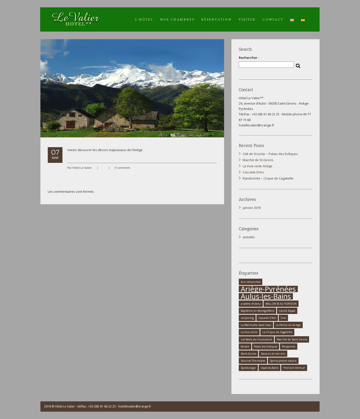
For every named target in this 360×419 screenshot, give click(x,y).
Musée (245, 346)
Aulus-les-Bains (266, 296)
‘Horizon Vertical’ (294, 368)
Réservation (216, 19)
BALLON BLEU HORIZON (281, 303)
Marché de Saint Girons (292, 339)
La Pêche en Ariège (288, 325)
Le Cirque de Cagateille (277, 332)
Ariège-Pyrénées (268, 289)
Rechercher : (249, 57)
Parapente (288, 346)
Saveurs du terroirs (273, 353)
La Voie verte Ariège (257, 166)
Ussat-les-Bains (269, 368)
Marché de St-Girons (258, 160)
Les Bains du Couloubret (256, 339)
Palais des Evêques (265, 346)
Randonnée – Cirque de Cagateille (268, 178)
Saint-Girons (248, 353)
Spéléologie (248, 368)
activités (249, 237)
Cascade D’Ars (253, 172)
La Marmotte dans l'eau (256, 325)
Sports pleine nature (283, 360)
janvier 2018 (252, 207)
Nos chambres (177, 19)
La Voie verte (249, 332)
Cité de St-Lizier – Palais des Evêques (270, 154)
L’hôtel (144, 19)
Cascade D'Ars (267, 318)
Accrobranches (250, 282)
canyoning (247, 318)
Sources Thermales (253, 360)
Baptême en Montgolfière (257, 310)
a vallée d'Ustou (251, 303)
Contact (273, 19)
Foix (283, 318)
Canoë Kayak (287, 310)
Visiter (247, 19)
